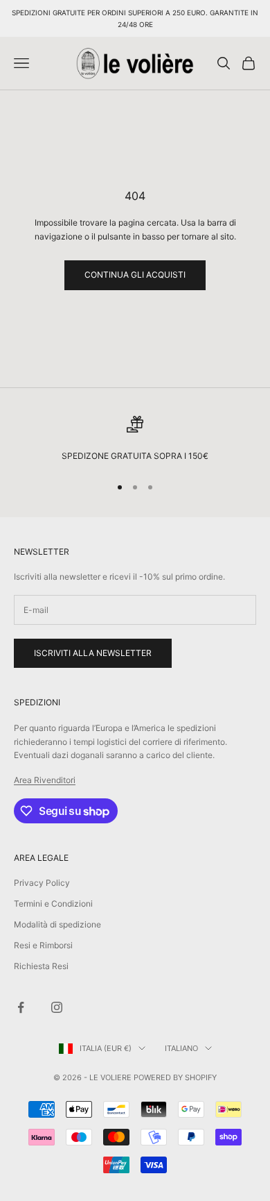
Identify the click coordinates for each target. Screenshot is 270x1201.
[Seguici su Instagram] (57, 1007)
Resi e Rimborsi (43, 945)
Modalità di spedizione (57, 924)
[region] (135, 439)
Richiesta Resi (41, 966)
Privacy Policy (42, 882)
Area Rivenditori (44, 780)
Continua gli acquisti (135, 274)
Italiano (181, 1048)
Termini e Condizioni (53, 903)
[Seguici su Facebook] (21, 1007)
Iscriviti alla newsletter (93, 653)
